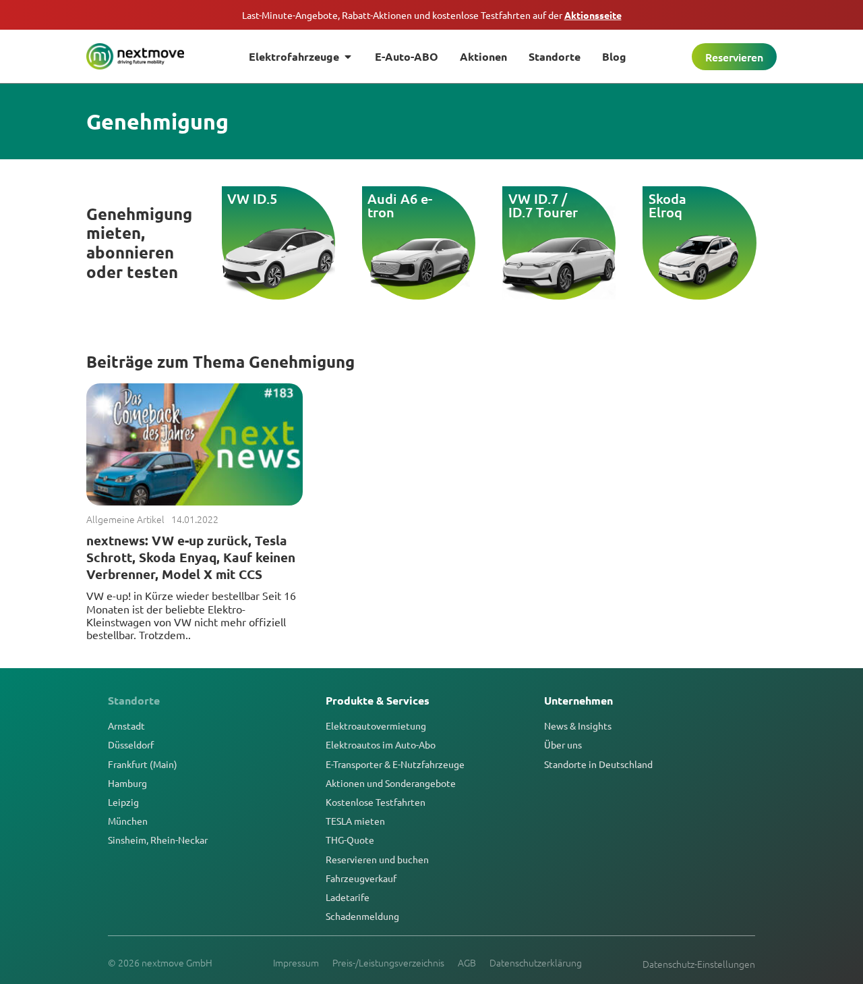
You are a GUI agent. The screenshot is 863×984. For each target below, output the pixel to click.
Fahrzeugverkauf (361, 878)
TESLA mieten (355, 821)
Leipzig (123, 802)
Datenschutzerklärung (535, 962)
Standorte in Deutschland (598, 764)
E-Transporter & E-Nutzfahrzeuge (395, 764)
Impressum (296, 962)
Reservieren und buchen (377, 859)
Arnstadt (126, 725)
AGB (467, 962)
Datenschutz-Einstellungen (699, 964)
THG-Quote (350, 839)
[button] (212, 233)
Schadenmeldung (362, 916)
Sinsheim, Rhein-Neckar (158, 839)
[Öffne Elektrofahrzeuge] (348, 57)
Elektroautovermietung (376, 725)
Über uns (563, 744)
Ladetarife (347, 897)
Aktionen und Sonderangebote (391, 783)
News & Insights (578, 725)
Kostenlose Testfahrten (375, 802)
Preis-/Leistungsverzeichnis (388, 962)
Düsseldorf (131, 744)
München (128, 821)
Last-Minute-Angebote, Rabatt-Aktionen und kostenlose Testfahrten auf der (432, 15)
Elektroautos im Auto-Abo (381, 744)
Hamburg (127, 783)
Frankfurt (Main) (142, 764)
